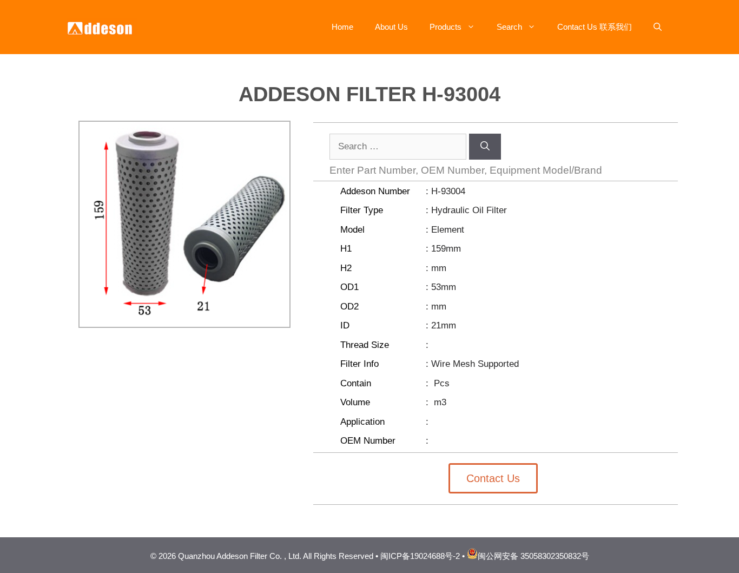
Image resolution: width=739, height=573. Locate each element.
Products (445, 26)
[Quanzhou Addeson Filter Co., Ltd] (102, 26)
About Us (391, 26)
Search (509, 26)
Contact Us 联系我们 (594, 26)
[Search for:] (399, 146)
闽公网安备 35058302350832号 (533, 556)
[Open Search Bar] (657, 27)
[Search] (485, 147)
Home (342, 26)
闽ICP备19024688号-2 (420, 556)
